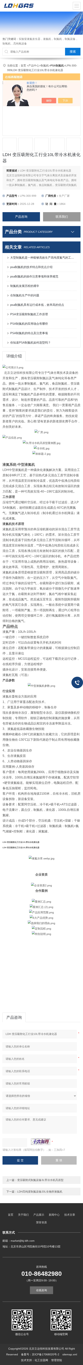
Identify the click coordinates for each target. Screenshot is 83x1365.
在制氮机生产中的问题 (24, 295)
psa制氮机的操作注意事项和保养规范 (34, 276)
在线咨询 (41, 1290)
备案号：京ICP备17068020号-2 (40, 1354)
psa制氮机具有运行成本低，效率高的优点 (37, 304)
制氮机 (45, 65)
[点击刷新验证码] (40, 1141)
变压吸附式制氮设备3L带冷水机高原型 (40, 1180)
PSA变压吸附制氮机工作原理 (29, 314)
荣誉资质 (41, 1222)
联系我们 (62, 216)
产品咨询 (21, 216)
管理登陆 (56, 1360)
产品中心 (33, 65)
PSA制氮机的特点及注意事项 (29, 333)
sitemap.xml (69, 1354)
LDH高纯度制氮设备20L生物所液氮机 (39, 1191)
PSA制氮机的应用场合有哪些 (29, 323)
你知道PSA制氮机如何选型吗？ (30, 342)
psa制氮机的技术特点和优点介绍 (31, 267)
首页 (24, 65)
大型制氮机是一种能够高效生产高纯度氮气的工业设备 (43, 257)
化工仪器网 (41, 1360)
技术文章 (69, 1214)
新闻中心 (54, 1214)
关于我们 (23, 1214)
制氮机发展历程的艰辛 (24, 285)
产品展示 (38, 1214)
